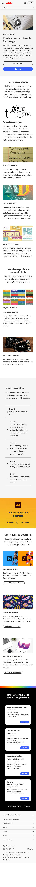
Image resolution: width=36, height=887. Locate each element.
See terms (9, 768)
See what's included (12, 742)
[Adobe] (9, 3)
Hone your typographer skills (12, 672)
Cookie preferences (14, 854)
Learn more (25, 522)
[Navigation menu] (3, 3)
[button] (24, 2)
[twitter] (10, 849)
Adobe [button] (5, 835)
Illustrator (5, 8)
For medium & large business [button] (11, 819)
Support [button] (5, 827)
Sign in (30, 3)
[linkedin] (13, 849)
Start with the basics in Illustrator (13, 583)
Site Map (27, 857)
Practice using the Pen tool (12, 626)
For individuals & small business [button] (12, 815)
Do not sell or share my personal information (13, 857)
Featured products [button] (8, 840)
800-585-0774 (25, 806)
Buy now (18, 69)
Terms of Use (6, 854)
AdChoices (7, 859)
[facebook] (4, 849)
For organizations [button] (7, 823)
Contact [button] (5, 831)
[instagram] (7, 849)
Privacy (26, 852)
